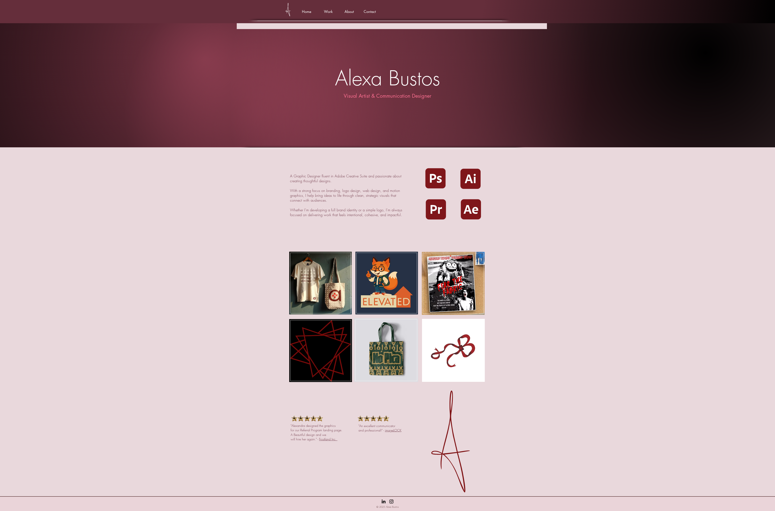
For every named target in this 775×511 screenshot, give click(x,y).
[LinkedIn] (383, 501)
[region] (321, 286)
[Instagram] (391, 501)
